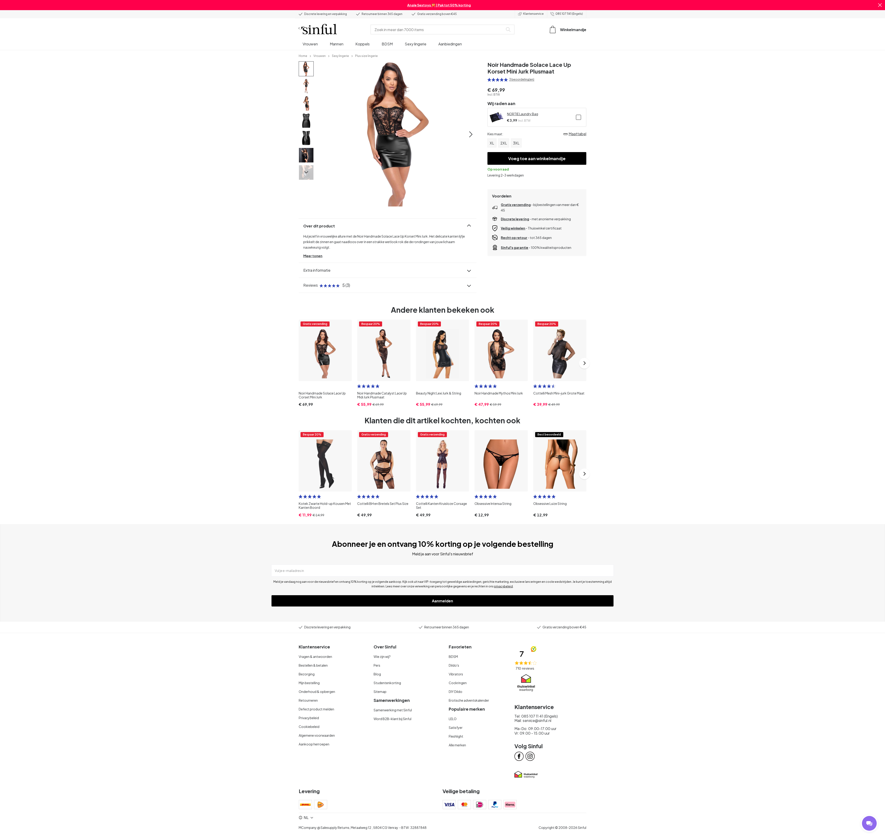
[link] (303, 55)
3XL (516, 143)
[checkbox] (578, 117)
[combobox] (438, 29)
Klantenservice (533, 13)
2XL (503, 143)
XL (492, 143)
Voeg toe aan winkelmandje (537, 158)
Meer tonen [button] (312, 256)
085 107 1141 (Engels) (569, 13)
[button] (880, 5)
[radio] (489, 80)
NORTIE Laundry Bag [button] (522, 114)
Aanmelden (442, 600)
